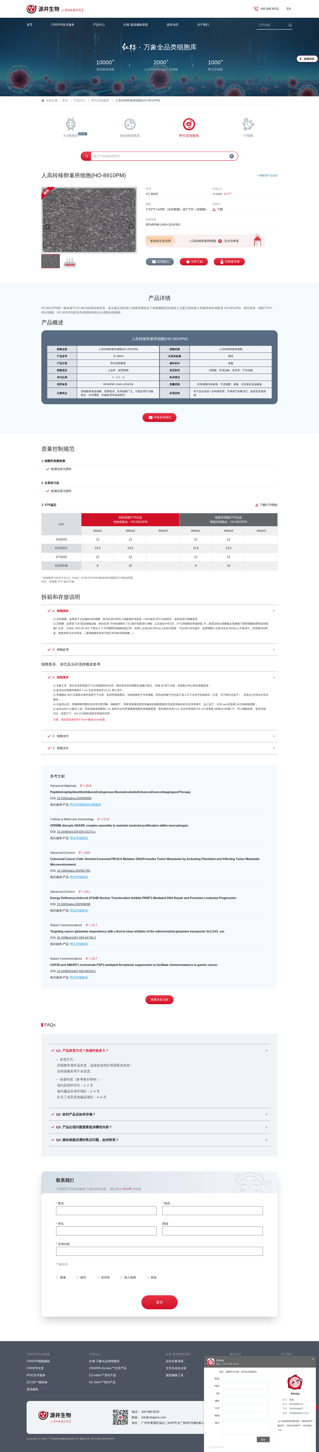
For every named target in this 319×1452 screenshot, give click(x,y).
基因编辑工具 (174, 1375)
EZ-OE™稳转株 (37, 1382)
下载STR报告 (269, 504)
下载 (220, 209)
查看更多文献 (159, 999)
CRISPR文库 (35, 1368)
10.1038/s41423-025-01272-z (76, 831)
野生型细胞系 (100, 100)
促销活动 (309, 58)
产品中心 (80, 100)
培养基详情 (232, 261)
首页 (29, 24)
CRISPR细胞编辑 (38, 1361)
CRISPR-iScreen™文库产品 (107, 1368)
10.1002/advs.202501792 (73, 870)
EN (289, 8)
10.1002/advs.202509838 (73, 904)
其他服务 (32, 1389)
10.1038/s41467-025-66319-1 (76, 971)
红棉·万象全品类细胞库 (104, 1361)
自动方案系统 (174, 1361)
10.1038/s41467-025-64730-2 (76, 937)
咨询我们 (163, 261)
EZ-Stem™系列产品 (102, 1382)
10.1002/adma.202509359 (74, 798)
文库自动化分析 (176, 1368)
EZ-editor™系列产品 (102, 1375)
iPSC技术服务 (36, 1375)
